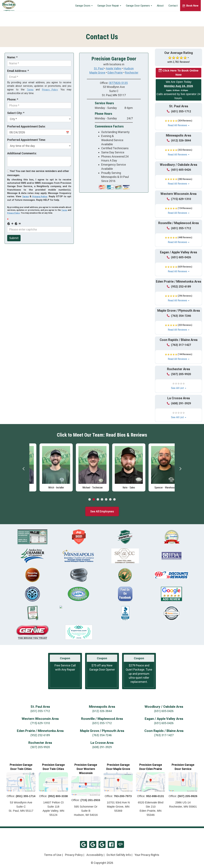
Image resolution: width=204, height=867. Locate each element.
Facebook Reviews (111, 844)
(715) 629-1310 (181, 199)
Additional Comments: (22, 153)
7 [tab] (114, 499)
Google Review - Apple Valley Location (102, 844)
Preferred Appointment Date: (26, 126)
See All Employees (102, 511)
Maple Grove (97, 72)
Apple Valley (113, 68)
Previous (24, 469)
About (160, 5)
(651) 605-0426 (181, 169)
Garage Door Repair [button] (108, 5)
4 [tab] (102, 499)
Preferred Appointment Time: (26, 139)
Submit (13, 238)
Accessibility (94, 855)
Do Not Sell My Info (119, 855)
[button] (178, 123)
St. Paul (99, 68)
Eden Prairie (115, 72)
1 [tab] (89, 499)
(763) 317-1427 (181, 344)
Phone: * (12, 99)
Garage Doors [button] (83, 5)
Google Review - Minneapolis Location (83, 844)
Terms (30, 89)
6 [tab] (110, 499)
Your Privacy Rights (147, 855)
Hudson (129, 68)
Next (180, 469)
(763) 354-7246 (181, 315)
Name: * (12, 57)
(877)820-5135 (118, 83)
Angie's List (120, 844)
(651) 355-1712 (181, 111)
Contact (173, 5)
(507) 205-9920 (181, 374)
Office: (21, 796)
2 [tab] (93, 499)
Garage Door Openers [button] (138, 5)
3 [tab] (97, 499)
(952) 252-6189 (181, 286)
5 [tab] (106, 499)
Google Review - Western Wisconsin (92, 844)
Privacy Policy (50, 89)
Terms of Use (52, 855)
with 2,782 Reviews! (178, 61)
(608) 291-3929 (181, 403)
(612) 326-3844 (181, 140)
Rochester (131, 72)
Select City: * (15, 113)
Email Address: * (18, 70)
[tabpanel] (47, 466)
